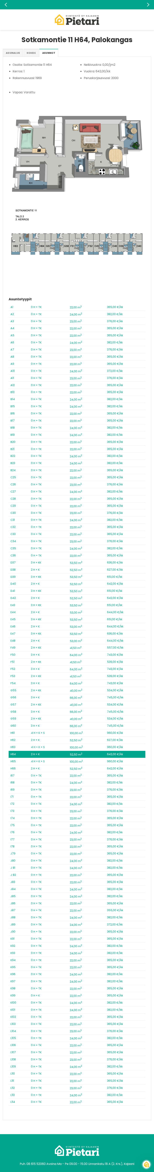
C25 (13, 477)
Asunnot (48, 53)
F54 (13, 683)
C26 (13, 484)
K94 (13, 960)
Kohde (31, 53)
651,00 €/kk (114, 577)
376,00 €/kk (115, 321)
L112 (13, 1088)
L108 (13, 1059)
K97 (13, 981)
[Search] (149, 19)
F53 (13, 676)
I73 (12, 811)
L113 (13, 1095)
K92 (13, 946)
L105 (13, 1038)
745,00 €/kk (115, 697)
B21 (12, 449)
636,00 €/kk (115, 562)
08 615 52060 (36, 1164)
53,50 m (76, 563)
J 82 (13, 875)
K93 (13, 953)
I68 (12, 782)
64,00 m (76, 655)
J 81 (13, 868)
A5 (12, 335)
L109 (13, 1066)
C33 (13, 534)
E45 (13, 619)
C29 (13, 506)
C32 (13, 527)
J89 (13, 924)
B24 (13, 470)
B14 (13, 399)
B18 (13, 428)
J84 (13, 889)
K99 (13, 995)
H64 (13, 754)
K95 (13, 967)
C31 (13, 520)
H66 (13, 768)
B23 (13, 463)
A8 (12, 357)
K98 (13, 988)
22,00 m (76, 307)
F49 (13, 648)
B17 (13, 420)
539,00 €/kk (115, 662)
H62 (13, 740)
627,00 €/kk (115, 570)
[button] (6, 5)
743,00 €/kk (115, 655)
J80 (13, 861)
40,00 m (76, 691)
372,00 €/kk (115, 371)
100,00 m (76, 733)
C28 (13, 499)
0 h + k (35, 995)
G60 (13, 726)
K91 (12, 939)
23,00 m (76, 321)
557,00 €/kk (115, 648)
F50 (13, 655)
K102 (13, 1017)
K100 (13, 1003)
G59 (13, 719)
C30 (13, 513)
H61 (13, 733)
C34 (13, 541)
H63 (13, 747)
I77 (12, 839)
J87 (13, 910)
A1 (12, 307)
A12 (13, 385)
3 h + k (35, 655)
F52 (13, 669)
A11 (12, 378)
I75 (13, 825)
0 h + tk (36, 307)
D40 (13, 584)
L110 (13, 1074)
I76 (12, 832)
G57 (13, 704)
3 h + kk (36, 562)
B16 (13, 413)
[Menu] (5, 19)
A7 (12, 349)
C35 (13, 548)
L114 (13, 1102)
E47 (13, 633)
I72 (12, 804)
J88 (13, 917)
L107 (13, 1052)
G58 (13, 712)
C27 (13, 491)
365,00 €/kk (115, 307)
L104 (13, 1031)
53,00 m (76, 612)
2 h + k (35, 570)
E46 (13, 626)
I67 (12, 775)
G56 (13, 697)
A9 (12, 364)
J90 (13, 932)
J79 (13, 853)
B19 (13, 435)
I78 (12, 846)
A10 (13, 371)
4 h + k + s (38, 733)
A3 (12, 321)
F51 (12, 662)
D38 (13, 570)
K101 (13, 1010)
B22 (13, 456)
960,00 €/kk (115, 733)
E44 (13, 612)
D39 (13, 577)
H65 (13, 761)
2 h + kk (36, 648)
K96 (13, 974)
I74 (13, 818)
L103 (13, 1024)
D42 (13, 598)
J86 (13, 903)
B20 (13, 442)
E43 (13, 605)
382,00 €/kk (115, 314)
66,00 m (76, 698)
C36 (13, 555)
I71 (12, 797)
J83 (13, 882)
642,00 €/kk (115, 584)
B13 (12, 392)
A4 (12, 328)
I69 (12, 790)
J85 (13, 896)
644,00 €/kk (115, 612)
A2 (12, 314)
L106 (13, 1045)
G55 (13, 690)
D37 (13, 562)
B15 (13, 406)
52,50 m (76, 570)
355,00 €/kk (115, 910)
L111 (12, 1081)
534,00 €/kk (115, 690)
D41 (13, 591)
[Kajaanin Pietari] (77, 19)
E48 (13, 641)
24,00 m (76, 314)
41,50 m (76, 648)
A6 (12, 342)
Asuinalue (13, 53)
